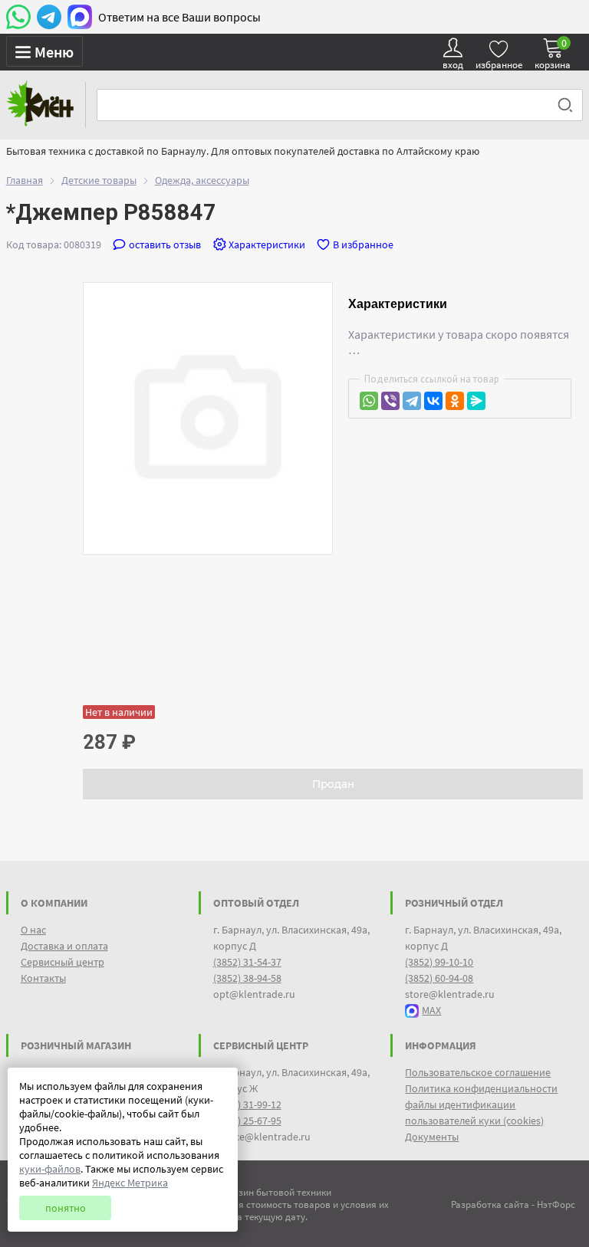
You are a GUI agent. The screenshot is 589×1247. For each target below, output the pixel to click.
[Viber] (390, 401)
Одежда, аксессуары (202, 180)
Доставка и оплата (64, 946)
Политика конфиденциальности (481, 1088)
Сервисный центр (62, 962)
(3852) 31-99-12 (247, 1104)
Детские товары (99, 180)
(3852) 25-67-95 (247, 1120)
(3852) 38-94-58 (247, 978)
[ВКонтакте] (433, 401)
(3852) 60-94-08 (439, 978)
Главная (24, 180)
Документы (432, 1137)
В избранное (363, 244)
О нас (33, 930)
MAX (431, 1010)
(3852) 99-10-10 (439, 962)
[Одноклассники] (455, 401)
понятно (65, 1208)
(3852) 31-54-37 (247, 962)
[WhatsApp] (369, 401)
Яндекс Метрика (130, 1183)
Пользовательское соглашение (478, 1072)
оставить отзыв (165, 244)
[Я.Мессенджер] (476, 401)
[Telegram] (412, 401)
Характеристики (267, 244)
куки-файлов (50, 1169)
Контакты (43, 978)
